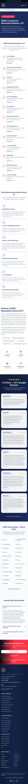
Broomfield (3, 765)
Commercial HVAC (5, 736)
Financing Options (5, 743)
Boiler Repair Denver (5, 709)
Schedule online (14, 655)
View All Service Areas (14, 589)
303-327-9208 (4, 680)
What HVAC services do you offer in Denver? (12, 606)
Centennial (16, 758)
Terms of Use (15, 777)
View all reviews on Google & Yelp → (14, 516)
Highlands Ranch (4, 760)
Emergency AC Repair (6, 720)
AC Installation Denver (6, 722)
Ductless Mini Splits (5, 729)
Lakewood (3, 756)
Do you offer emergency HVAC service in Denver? (13, 632)
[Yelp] (14, 780)
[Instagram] (17, 780)
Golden (16, 765)
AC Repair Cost (4, 731)
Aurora (2, 754)
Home (2, 10)
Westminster (17, 756)
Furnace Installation (5, 700)
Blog (2, 747)
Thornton (16, 760)
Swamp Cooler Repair (6, 724)
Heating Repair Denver (6, 711)
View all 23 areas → (5, 767)
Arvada (2, 758)
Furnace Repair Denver (6, 696)
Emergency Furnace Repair (7, 698)
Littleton (16, 754)
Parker (15, 763)
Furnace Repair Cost (5, 707)
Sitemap (21, 777)
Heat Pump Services (5, 726)
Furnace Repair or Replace (7, 704)
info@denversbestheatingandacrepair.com (10, 682)
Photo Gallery (4, 745)
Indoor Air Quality (5, 741)
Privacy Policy (8, 777)
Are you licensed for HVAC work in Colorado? (12, 626)
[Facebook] (10, 780)
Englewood (3, 763)
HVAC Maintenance (5, 739)
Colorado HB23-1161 (6, 702)
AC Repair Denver (5, 718)
